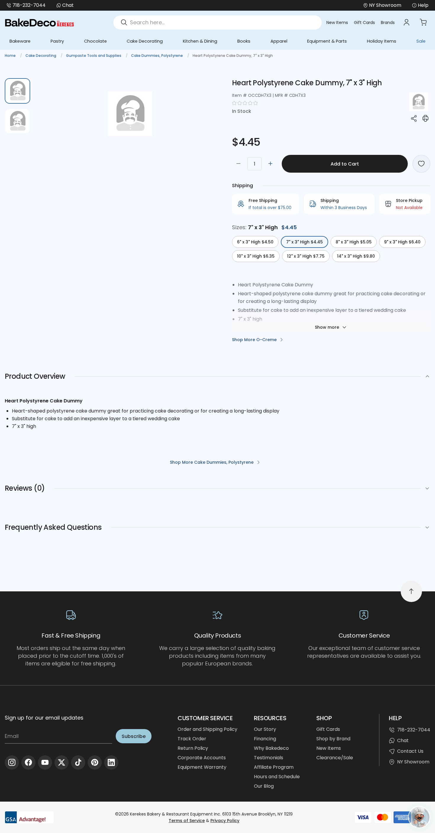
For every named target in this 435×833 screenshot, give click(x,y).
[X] (61, 762)
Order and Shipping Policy (207, 729)
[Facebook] (28, 762)
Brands (388, 22)
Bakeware (19, 41)
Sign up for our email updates (44, 717)
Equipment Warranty (202, 767)
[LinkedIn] (111, 762)
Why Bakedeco (271, 748)
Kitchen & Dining (200, 41)
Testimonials (268, 757)
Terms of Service (187, 821)
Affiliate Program (274, 767)
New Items (337, 22)
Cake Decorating (145, 41)
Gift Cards (364, 22)
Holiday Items (381, 41)
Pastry (57, 41)
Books (243, 41)
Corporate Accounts (202, 757)
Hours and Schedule (277, 776)
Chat (68, 5)
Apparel (278, 41)
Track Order (192, 738)
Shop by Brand (333, 738)
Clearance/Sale (334, 757)
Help (423, 5)
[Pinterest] (95, 762)
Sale (421, 41)
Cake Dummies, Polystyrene (157, 55)
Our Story (265, 729)
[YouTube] (45, 762)
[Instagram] (12, 762)
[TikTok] (78, 762)
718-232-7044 (29, 5)
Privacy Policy (224, 821)
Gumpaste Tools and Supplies (94, 55)
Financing (265, 738)
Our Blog (264, 786)
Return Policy (193, 748)
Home (11, 55)
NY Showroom (413, 761)
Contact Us (410, 751)
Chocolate (95, 41)
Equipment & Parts (327, 41)
